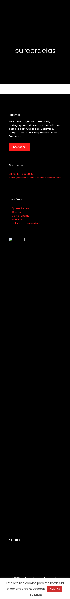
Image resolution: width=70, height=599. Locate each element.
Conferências (20, 216)
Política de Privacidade (26, 223)
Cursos (16, 212)
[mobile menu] (64, 6)
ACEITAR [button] (55, 589)
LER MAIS (35, 595)
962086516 (28, 174)
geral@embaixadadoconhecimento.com (35, 177)
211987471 (14, 174)
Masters (16, 219)
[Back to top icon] (35, 569)
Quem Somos (20, 208)
